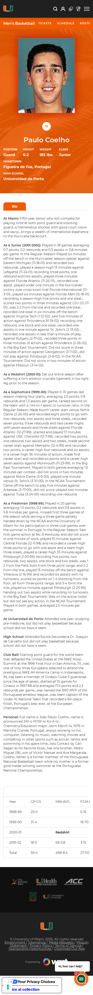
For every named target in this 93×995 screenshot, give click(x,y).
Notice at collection (23, 989)
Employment (15, 942)
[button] (87, 9)
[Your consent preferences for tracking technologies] (8, 987)
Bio (14, 206)
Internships (37, 942)
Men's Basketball (19, 23)
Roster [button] (86, 23)
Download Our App (69, 949)
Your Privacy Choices (36, 981)
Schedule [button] (65, 23)
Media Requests (61, 942)
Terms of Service (68, 946)
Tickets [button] (45, 23)
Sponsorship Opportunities (30, 949)
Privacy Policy (41, 946)
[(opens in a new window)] (19, 881)
